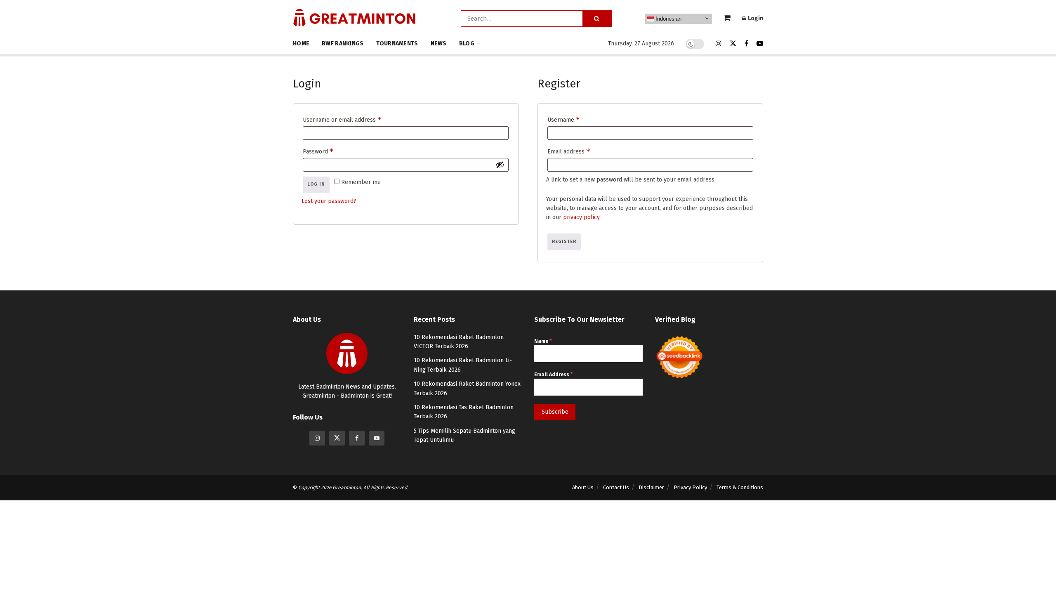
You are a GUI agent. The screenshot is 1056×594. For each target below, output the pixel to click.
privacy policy (581, 217)
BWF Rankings (342, 43)
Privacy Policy (690, 487)
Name (543, 341)
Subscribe (555, 411)
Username (575, 118)
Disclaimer (651, 487)
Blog (466, 43)
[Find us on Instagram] (718, 43)
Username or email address (354, 118)
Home (301, 43)
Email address (580, 150)
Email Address (553, 374)
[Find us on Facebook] (746, 43)
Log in (316, 184)
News (439, 43)
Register (564, 241)
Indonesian (667, 19)
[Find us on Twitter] (733, 43)
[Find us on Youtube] (760, 43)
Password (330, 150)
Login (755, 18)
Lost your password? (329, 201)
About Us (583, 487)
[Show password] (499, 164)
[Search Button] (597, 18)
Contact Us (616, 487)
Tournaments (397, 43)
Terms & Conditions (740, 487)
